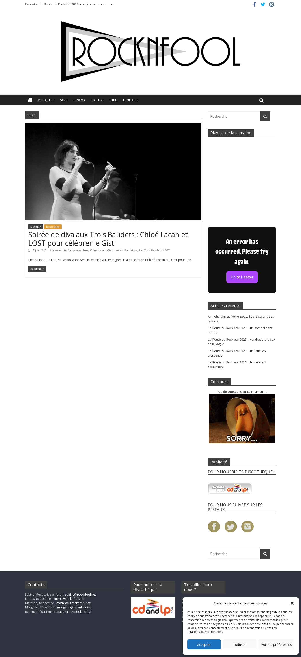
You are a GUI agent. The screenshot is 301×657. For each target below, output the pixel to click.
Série (64, 100)
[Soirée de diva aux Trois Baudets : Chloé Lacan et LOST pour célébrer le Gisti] (113, 125)
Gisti (110, 250)
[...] (89, 611)
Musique (44, 100)
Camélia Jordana (78, 250)
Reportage (52, 227)
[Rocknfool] (150, 51)
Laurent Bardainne (125, 250)
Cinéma (79, 100)
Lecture (97, 100)
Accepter (204, 644)
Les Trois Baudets (150, 250)
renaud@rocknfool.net (70, 611)
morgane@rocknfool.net (74, 607)
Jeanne (56, 250)
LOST (166, 250)
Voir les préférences (276, 644)
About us (130, 100)
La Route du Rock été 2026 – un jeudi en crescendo (76, 4)
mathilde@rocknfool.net (73, 603)
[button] (292, 603)
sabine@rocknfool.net (80, 594)
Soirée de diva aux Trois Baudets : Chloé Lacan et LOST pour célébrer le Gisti (108, 239)
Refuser (240, 644)
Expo (113, 100)
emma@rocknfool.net (68, 598)
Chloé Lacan (97, 250)
